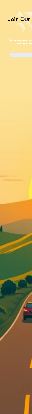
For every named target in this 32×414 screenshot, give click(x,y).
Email (11, 50)
